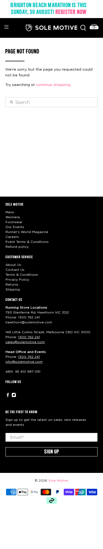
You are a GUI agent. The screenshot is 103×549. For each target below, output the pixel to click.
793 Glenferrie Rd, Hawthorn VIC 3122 (37, 312)
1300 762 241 (29, 317)
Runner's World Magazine (26, 232)
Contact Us (14, 269)
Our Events (14, 227)
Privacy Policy (17, 279)
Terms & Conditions (21, 274)
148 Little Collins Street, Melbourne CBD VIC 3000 (47, 332)
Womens (12, 217)
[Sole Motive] (51, 28)
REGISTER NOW (71, 12)
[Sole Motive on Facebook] (7, 396)
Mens (9, 212)
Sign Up (51, 452)
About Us (13, 264)
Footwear (14, 222)
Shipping (12, 289)
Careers (12, 236)
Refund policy (17, 246)
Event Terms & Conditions (27, 241)
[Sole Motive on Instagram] (14, 396)
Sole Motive (58, 480)
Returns (11, 284)
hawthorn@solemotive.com (28, 322)
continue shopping (53, 85)
